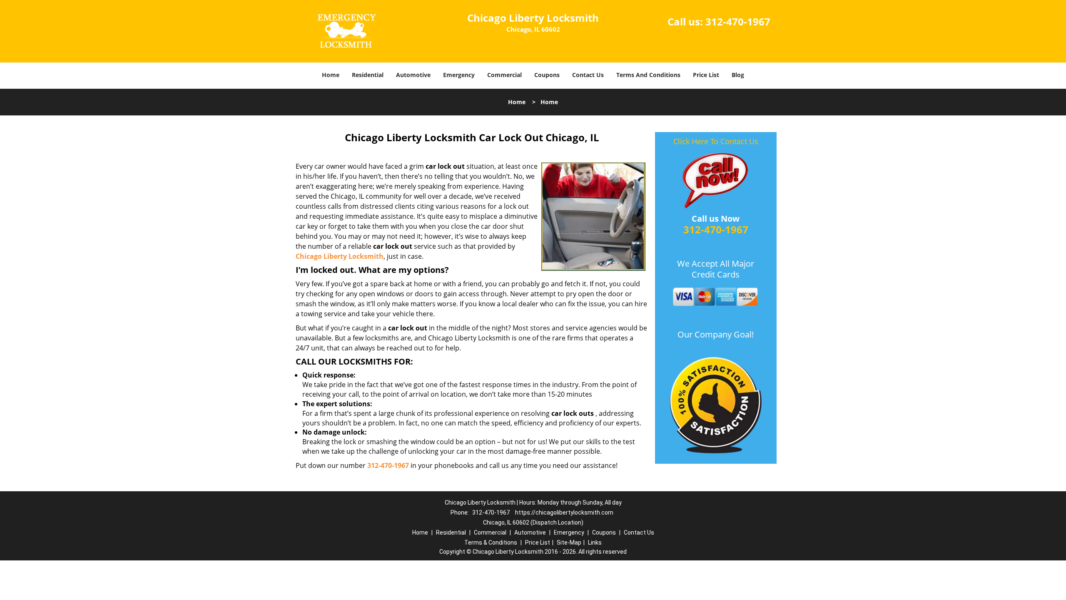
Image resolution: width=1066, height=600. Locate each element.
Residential (368, 75)
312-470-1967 (737, 21)
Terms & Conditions (490, 542)
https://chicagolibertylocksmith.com (564, 512)
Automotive (413, 75)
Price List (706, 75)
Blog (738, 75)
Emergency (459, 75)
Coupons (547, 75)
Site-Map (569, 542)
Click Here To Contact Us (715, 141)
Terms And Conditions (648, 75)
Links (595, 542)
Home (330, 75)
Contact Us (588, 75)
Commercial (504, 75)
